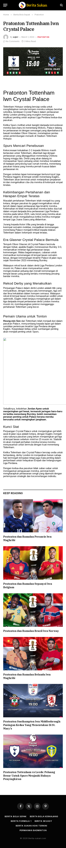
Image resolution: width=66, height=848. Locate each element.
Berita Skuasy (43, 821)
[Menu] (5, 5)
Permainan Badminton (33, 830)
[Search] (61, 5)
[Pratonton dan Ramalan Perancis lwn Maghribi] (33, 515)
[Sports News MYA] (33, 5)
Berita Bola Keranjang (44, 816)
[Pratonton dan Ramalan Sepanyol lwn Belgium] (33, 563)
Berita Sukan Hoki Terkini (31, 826)
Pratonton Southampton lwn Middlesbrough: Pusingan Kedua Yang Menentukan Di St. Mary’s (32, 725)
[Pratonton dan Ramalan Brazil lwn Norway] (33, 610)
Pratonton (43, 37)
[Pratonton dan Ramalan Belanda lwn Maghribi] (33, 653)
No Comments (13, 41)
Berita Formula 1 (21, 821)
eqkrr (15, 37)
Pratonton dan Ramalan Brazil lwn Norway (31, 630)
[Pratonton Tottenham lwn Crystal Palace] (33, 61)
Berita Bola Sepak (16, 816)
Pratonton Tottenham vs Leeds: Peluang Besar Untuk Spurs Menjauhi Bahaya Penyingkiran (29, 776)
